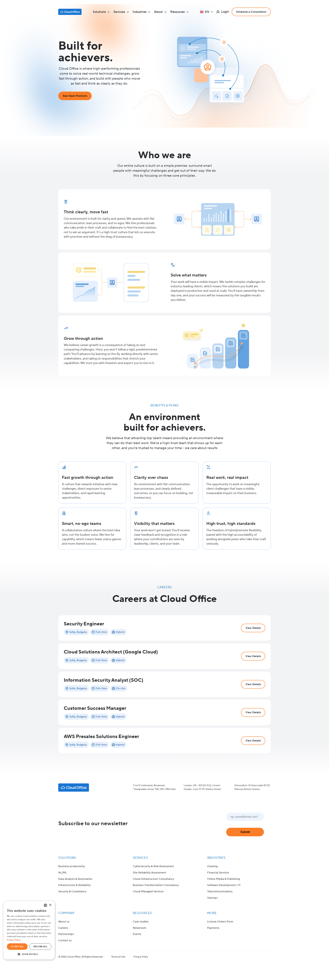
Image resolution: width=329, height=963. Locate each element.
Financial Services (218, 872)
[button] (101, 12)
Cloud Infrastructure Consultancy (153, 879)
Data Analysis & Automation (75, 879)
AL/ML (62, 872)
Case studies (141, 921)
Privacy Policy (140, 956)
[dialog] (29, 930)
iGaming (212, 866)
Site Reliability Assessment (149, 872)
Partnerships (66, 934)
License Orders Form (220, 921)
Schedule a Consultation (251, 12)
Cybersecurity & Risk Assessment (153, 866)
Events (137, 934)
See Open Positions (75, 96)
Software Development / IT (224, 885)
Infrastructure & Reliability (74, 885)
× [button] (50, 905)
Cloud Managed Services (148, 891)
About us (63, 921)
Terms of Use (118, 956)
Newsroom (139, 928)
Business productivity (71, 866)
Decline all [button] (40, 946)
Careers (63, 928)
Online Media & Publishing (223, 879)
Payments (213, 928)
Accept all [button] (17, 946)
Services (140, 858)
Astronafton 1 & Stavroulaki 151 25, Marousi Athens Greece (252, 787)
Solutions (67, 858)
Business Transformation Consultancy (156, 885)
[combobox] (45, 905)
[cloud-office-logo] (70, 12)
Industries (216, 858)
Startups (212, 897)
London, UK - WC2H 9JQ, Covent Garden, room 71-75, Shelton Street (202, 787)
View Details (253, 628)
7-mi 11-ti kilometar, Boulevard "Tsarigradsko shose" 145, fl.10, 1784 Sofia (154, 787)
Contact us (65, 940)
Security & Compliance (72, 891)
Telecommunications (220, 891)
